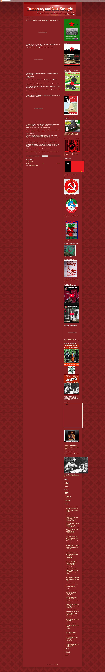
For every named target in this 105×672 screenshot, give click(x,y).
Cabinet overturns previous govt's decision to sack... (71, 593)
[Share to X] (44, 156)
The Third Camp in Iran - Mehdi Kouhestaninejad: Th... (71, 526)
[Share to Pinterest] (47, 156)
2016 (66, 485)
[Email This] (42, 156)
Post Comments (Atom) (34, 165)
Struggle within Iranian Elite (70, 586)
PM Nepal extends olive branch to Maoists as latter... (71, 614)
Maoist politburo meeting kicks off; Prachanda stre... (71, 602)
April (67, 649)
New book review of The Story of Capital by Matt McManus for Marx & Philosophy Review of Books (72, 454)
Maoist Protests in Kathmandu (71, 632)
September (68, 500)
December (68, 496)
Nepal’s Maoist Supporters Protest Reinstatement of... (71, 557)
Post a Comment (30, 161)
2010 (66, 493)
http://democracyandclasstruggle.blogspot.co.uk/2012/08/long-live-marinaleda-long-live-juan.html (71, 216)
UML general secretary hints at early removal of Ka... (72, 534)
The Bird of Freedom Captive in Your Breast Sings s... (72, 571)
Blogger (57, 664)
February (67, 652)
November (68, 497)
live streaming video (70, 339)
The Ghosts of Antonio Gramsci (70, 449)
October (67, 499)
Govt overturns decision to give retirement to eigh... (71, 635)
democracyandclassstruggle (69, 340)
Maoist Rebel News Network (70, 594)
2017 (66, 483)
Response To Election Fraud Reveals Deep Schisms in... (72, 543)
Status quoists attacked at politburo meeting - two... (71, 588)
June (67, 504)
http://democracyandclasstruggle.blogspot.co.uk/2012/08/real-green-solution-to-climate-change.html (71, 154)
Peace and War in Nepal (70, 618)
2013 (66, 489)
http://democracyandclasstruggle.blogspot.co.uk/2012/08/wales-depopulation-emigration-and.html (71, 134)
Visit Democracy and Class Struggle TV (72, 644)
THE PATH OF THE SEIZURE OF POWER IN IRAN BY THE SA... (71, 562)
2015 (66, 486)
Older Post (58, 163)
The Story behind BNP (69, 621)
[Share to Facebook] (46, 156)
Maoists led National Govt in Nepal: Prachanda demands (71, 598)
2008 (66, 655)
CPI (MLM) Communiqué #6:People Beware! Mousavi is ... (72, 539)
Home (43, 163)
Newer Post (28, 163)
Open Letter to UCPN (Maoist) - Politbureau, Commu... (71, 520)
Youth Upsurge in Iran (69, 596)
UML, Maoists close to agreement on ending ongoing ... (72, 616)
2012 (66, 490)
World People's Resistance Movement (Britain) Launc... (72, 518)
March (67, 651)
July (67, 503)
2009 (66, 495)
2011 (66, 492)
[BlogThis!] (43, 156)
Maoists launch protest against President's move (71, 640)
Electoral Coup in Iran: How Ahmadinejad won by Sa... (70, 564)
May (67, 648)
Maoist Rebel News (69, 633)
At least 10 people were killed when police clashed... (72, 566)
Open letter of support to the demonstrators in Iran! (70, 532)
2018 (66, 482)
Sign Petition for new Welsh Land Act (70, 240)
